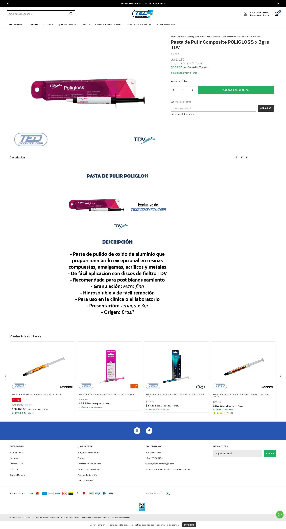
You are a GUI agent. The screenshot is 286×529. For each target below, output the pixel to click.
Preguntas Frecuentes (88, 452)
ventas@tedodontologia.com (159, 464)
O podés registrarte (259, 15)
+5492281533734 (154, 458)
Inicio (173, 37)
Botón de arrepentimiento (120, 517)
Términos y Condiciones (89, 469)
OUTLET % (48, 24)
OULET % (14, 469)
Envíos (86, 24)
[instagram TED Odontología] (137, 430)
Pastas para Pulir (213, 37)
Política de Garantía (87, 475)
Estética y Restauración (196, 37)
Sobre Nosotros (166, 24)
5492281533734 (153, 452)
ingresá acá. (102, 517)
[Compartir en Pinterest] (247, 157)
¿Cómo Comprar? (68, 24)
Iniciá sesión (262, 13)
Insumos (33, 24)
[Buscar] (71, 14)
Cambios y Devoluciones (108, 24)
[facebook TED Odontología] (149, 430)
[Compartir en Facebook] (237, 157)
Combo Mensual (17, 475)
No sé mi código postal (182, 114)
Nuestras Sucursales (139, 24)
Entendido (189, 525)
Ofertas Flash (16, 464)
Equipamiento (16, 24)
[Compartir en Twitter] (241, 157)
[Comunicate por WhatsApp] (280, 514)
